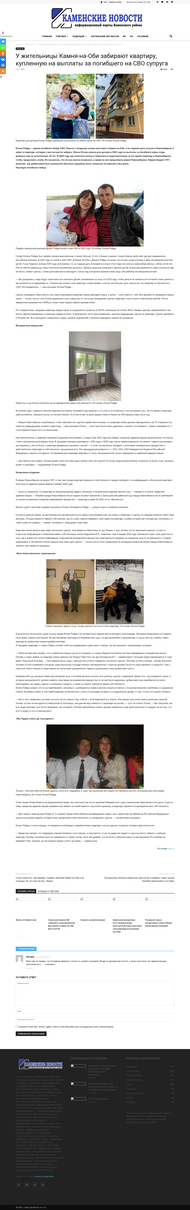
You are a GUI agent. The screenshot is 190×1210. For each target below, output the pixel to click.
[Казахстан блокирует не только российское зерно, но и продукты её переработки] (78, 1087)
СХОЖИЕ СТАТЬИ (26, 891)
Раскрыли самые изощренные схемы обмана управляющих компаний (158, 923)
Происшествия (133, 1079)
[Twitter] (162, 2)
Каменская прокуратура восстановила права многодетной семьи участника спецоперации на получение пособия (127, 926)
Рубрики (61, 36)
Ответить (29, 968)
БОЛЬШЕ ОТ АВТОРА (48, 891)
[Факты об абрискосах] (30, 907)
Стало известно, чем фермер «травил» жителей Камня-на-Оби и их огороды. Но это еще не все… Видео (50, 879)
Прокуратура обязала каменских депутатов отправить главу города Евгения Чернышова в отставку (139, 879)
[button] (170, 36)
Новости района (134, 1075)
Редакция (78, 36)
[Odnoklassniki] (3, 53)
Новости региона (135, 1093)
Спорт (129, 1084)
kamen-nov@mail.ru (44, 1176)
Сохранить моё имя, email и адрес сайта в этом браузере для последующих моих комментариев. (66, 1026)
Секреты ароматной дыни (92, 920)
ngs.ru (171, 848)
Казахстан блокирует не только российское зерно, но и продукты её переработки (103, 1087)
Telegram (142, 36)
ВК (124, 36)
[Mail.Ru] (3, 65)
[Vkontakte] (3, 59)
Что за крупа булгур (98, 1099)
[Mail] (157, 2)
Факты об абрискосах (26, 920)
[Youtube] (172, 2)
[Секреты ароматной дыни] (95, 907)
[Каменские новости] (95, 18)
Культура (131, 1102)
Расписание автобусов (105, 36)
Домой (19, 44)
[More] (3, 71)
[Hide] (1, 77)
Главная (47, 36)
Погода (130, 1097)
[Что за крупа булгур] (78, 1102)
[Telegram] (3, 42)
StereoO (42, 1207)
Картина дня (132, 1071)
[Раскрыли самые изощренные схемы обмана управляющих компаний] (159, 907)
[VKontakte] (167, 2)
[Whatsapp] (3, 47)
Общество (20, 49)
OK (131, 36)
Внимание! (131, 1066)
